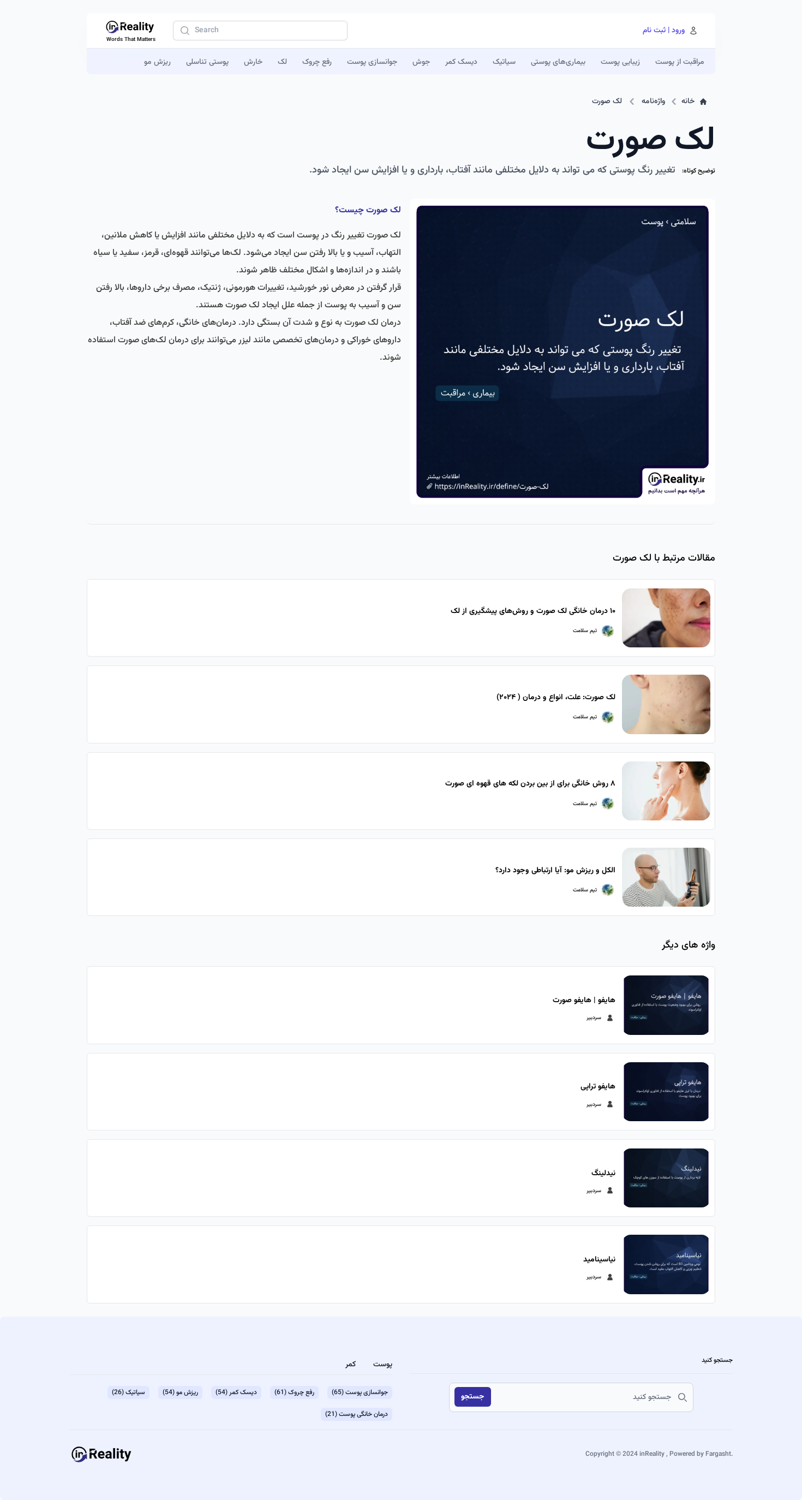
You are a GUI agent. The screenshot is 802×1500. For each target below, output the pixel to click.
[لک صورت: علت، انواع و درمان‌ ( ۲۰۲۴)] (666, 704)
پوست (382, 1365)
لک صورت (607, 101)
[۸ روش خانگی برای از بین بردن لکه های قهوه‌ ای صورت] (666, 790)
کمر (350, 1365)
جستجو (472, 1397)
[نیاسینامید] (666, 1264)
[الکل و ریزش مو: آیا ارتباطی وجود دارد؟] (666, 877)
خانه (688, 101)
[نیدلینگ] (666, 1177)
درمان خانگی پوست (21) (356, 1414)
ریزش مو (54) (180, 1392)
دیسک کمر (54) (236, 1392)
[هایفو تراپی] (666, 1091)
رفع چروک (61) (294, 1392)
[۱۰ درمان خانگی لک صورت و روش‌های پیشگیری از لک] (666, 617)
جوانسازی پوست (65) (360, 1392)
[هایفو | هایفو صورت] (666, 1004)
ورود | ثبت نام (664, 30)
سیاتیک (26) (128, 1392)
